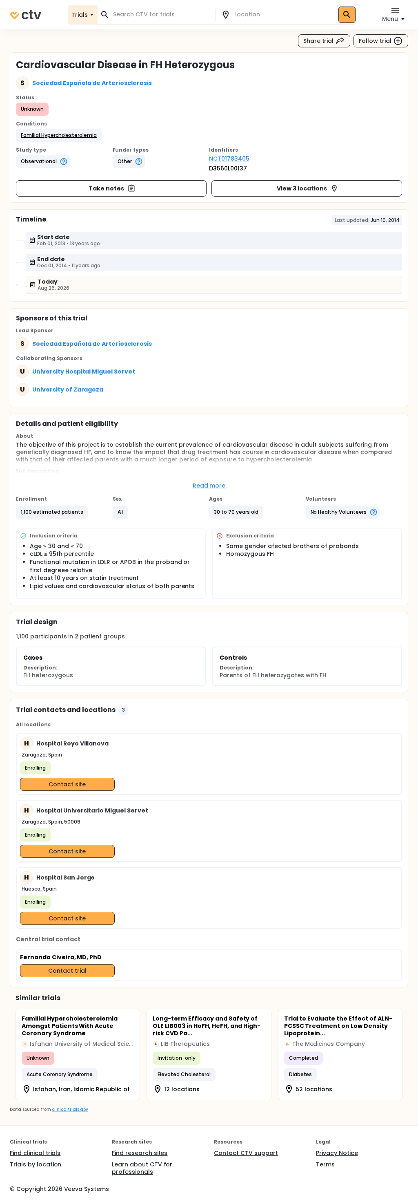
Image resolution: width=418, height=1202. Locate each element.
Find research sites (139, 1153)
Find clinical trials (35, 1153)
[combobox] (161, 14)
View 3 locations (302, 188)
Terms (325, 1164)
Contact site (67, 784)
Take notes (106, 188)
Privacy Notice (337, 1153)
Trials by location (35, 1164)
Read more (209, 485)
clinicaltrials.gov (70, 1109)
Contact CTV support (246, 1153)
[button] (59, 135)
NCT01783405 (229, 158)
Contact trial (67, 971)
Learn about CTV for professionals (142, 1168)
